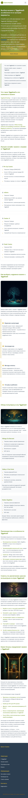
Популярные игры (5, 764)
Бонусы (2, 767)
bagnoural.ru (4, 786)
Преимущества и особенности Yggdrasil (14, 78)
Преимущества (4, 776)
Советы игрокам (5, 779)
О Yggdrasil (3, 759)
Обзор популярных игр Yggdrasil (12, 75)
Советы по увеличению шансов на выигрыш (15, 80)
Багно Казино (8, 2)
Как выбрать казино (5, 774)
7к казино (4, 39)
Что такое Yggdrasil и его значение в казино (15, 65)
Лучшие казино (4, 761)
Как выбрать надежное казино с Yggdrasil (14, 72)
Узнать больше (14, 53)
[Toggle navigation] (25, 2)
